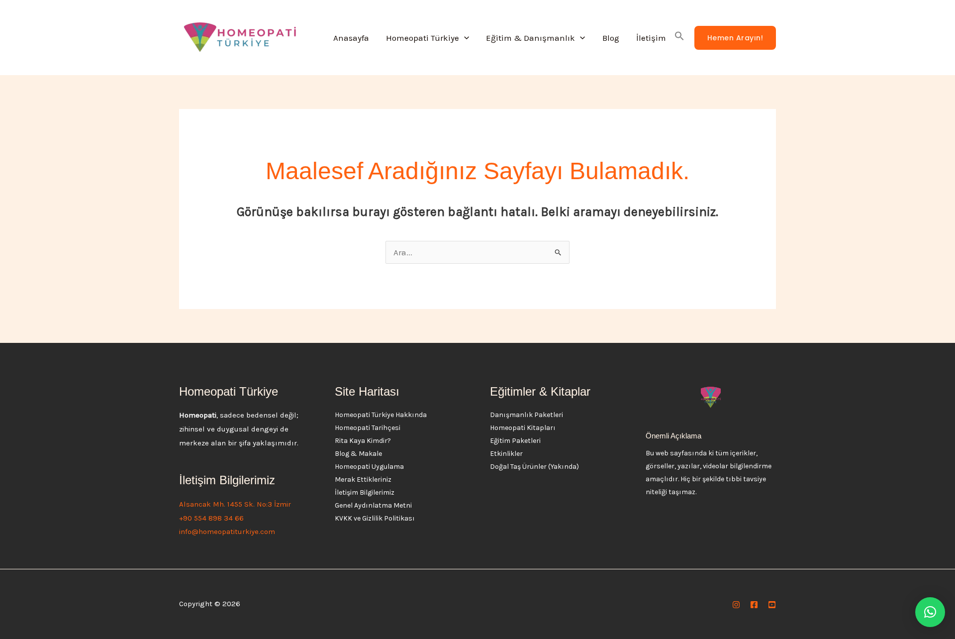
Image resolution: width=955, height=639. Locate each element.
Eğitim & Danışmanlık (530, 38)
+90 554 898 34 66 (211, 518)
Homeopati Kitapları (523, 428)
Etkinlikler (506, 453)
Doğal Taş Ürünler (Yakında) (534, 466)
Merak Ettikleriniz (363, 479)
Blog (610, 38)
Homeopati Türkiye (422, 38)
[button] (464, 38)
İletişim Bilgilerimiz (364, 492)
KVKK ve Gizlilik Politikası (375, 518)
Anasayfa (351, 38)
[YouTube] (772, 605)
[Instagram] (736, 605)
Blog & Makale (358, 453)
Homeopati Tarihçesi (367, 428)
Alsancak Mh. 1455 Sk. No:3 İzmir (235, 504)
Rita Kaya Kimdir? (363, 440)
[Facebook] (754, 605)
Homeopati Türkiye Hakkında (381, 415)
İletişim (651, 38)
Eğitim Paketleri (515, 440)
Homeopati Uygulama (369, 466)
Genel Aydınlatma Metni (373, 505)
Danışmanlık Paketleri (526, 415)
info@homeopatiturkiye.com (227, 531)
